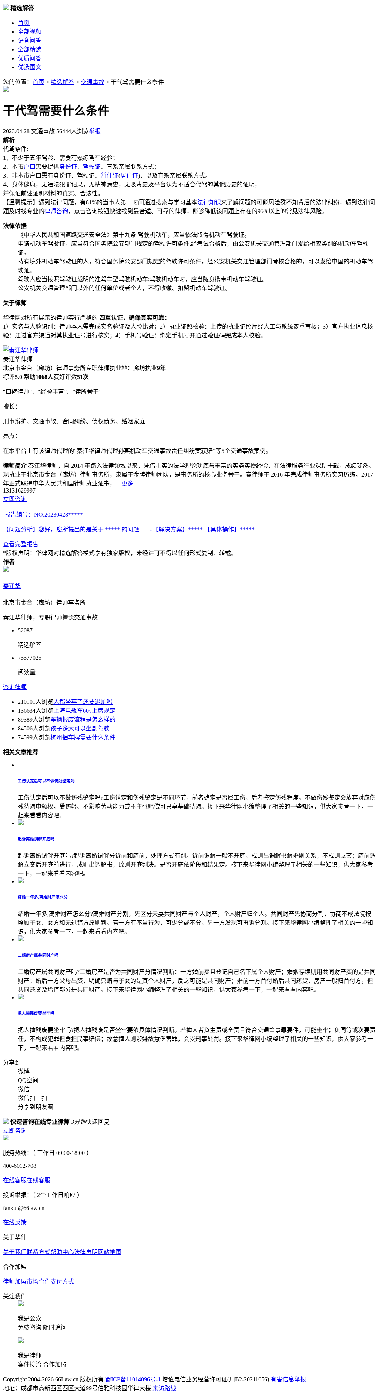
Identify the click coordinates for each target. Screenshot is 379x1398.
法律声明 (86, 1252)
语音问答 (29, 40)
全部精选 (29, 49)
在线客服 (15, 1180)
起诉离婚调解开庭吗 (36, 839)
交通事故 (92, 82)
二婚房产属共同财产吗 (38, 955)
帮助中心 (62, 1252)
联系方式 (38, 1252)
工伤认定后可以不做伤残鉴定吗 (46, 781)
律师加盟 (15, 1281)
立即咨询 (15, 499)
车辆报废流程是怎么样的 (82, 719)
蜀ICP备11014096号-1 (133, 1379)
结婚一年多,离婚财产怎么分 (43, 897)
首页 (24, 23)
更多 (127, 483)
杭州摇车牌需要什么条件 (82, 737)
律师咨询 (56, 211)
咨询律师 (15, 687)
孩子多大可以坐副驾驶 (80, 728)
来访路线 (164, 1388)
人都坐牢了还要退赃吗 (83, 702)
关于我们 (15, 1252)
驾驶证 (92, 167)
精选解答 (62, 82)
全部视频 (29, 31)
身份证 (68, 167)
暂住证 (109, 175)
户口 (30, 167)
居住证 (129, 175)
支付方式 (62, 1281)
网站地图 (109, 1252)
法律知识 (209, 202)
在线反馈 (15, 1222)
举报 (95, 131)
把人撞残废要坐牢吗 (36, 1013)
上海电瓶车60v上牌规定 (84, 711)
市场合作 (38, 1281)
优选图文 (29, 67)
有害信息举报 (288, 1379)
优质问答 (29, 58)
